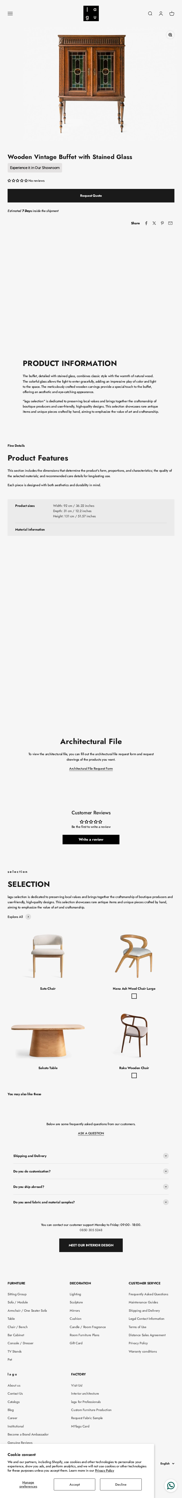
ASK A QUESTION (91, 1133)
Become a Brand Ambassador (28, 1434)
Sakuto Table (48, 1068)
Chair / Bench (17, 1327)
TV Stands (15, 1351)
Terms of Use (137, 1327)
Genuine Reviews (20, 1442)
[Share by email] (170, 223)
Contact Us (15, 1393)
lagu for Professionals (85, 1401)
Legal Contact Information (146, 1318)
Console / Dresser (20, 1343)
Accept (74, 1484)
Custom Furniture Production (91, 1409)
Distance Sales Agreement (147, 1335)
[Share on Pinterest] (162, 223)
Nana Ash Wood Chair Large (134, 988)
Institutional (15, 1426)
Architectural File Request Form (91, 768)
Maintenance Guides (143, 1302)
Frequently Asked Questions (148, 1294)
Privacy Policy (104, 1470)
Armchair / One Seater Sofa (27, 1310)
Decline (121, 1484)
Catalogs (13, 1401)
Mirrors (75, 1310)
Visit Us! (76, 1385)
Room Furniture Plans (84, 1335)
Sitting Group (17, 1294)
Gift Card (76, 1343)
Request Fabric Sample (87, 1418)
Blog (11, 1409)
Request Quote (91, 195)
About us (14, 1385)
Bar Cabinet (16, 1335)
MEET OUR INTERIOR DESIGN (91, 1245)
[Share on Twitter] (154, 223)
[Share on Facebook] (146, 223)
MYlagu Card (80, 1426)
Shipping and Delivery (144, 1310)
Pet (10, 1359)
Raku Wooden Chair (134, 1068)
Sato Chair (48, 988)
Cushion (76, 1318)
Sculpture (76, 1302)
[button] (18, 180)
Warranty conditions (143, 1351)
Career (12, 1418)
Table (11, 1318)
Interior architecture (85, 1393)
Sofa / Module (18, 1302)
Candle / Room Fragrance (88, 1327)
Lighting (75, 1294)
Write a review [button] (91, 839)
